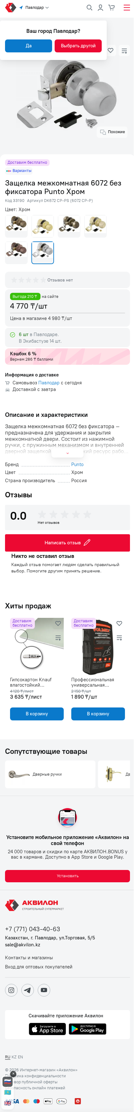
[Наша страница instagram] (11, 990)
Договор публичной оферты (31, 1082)
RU (7, 1057)
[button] (110, 50)
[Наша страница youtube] (44, 990)
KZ (14, 1057)
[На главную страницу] (35, 905)
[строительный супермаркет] (10, 7)
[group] (29, 280)
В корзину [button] (37, 714)
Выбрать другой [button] (78, 46)
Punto (77, 464)
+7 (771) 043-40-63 (32, 929)
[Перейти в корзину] (111, 7)
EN (20, 1057)
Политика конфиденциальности (35, 1076)
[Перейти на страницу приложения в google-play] (87, 1030)
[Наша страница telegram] (27, 990)
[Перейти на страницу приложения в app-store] (47, 1030)
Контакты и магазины (29, 958)
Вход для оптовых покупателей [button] (39, 967)
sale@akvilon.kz (22, 945)
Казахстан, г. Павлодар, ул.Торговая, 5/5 (50, 938)
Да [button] (29, 46)
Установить (67, 875)
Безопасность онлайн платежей (35, 1088)
